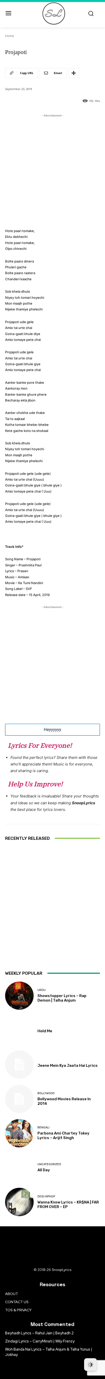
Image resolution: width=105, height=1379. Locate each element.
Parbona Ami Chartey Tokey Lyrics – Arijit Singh (63, 1135)
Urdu (41, 990)
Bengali (43, 1127)
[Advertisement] (52, 170)
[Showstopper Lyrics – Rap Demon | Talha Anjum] (19, 996)
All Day (43, 1170)
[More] (73, 73)
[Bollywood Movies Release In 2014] (19, 1099)
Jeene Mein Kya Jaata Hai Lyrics (67, 1065)
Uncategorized (49, 1164)
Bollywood (46, 1093)
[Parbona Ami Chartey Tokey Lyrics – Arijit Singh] (19, 1133)
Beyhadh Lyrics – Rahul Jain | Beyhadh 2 (39, 1333)
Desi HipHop (46, 1196)
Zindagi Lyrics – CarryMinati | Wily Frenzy (40, 1341)
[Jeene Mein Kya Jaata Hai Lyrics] (19, 1064)
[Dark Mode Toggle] (90, 1364)
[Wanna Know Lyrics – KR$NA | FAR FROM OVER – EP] (19, 1202)
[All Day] (19, 1168)
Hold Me (44, 1031)
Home (9, 36)
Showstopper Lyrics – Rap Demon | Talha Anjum (61, 998)
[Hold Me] (19, 1030)
